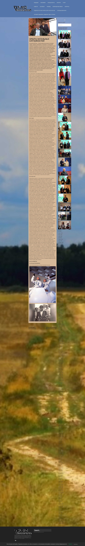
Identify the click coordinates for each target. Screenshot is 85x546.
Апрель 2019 (60, 369)
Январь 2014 (60, 467)
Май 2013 (60, 479)
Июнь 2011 (60, 515)
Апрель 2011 (60, 518)
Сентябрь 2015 (61, 436)
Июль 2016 (60, 420)
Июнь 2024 (60, 273)
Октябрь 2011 (60, 509)
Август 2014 (60, 456)
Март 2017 (60, 408)
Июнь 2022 (60, 310)
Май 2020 (60, 349)
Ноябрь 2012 (60, 489)
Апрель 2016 (60, 425)
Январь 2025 (60, 262)
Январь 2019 (60, 374)
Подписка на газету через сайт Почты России (44, 10)
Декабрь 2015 (60, 431)
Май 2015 (60, 442)
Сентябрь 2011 (61, 510)
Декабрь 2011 (60, 506)
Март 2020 (60, 352)
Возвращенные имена (58, 6)
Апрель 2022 (60, 313)
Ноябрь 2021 (60, 321)
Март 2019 (60, 371)
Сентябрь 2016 (61, 417)
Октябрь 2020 (60, 341)
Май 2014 (60, 461)
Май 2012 (60, 498)
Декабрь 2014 (60, 450)
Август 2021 (60, 326)
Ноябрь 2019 (60, 358)
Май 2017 (60, 405)
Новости (36, 6)
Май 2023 (60, 293)
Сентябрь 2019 (61, 361)
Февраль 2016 (60, 428)
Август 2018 (60, 382)
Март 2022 (60, 315)
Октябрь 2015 (60, 434)
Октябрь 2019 (60, 360)
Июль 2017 (60, 402)
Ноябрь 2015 (60, 433)
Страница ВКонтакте (61, 10)
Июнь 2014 (60, 459)
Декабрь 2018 (60, 375)
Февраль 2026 (60, 242)
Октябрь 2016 (60, 416)
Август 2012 (60, 493)
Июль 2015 (60, 439)
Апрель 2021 (60, 332)
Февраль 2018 (60, 391)
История (33, 36)
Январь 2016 (60, 430)
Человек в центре (39, 36)
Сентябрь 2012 (61, 492)
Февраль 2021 (60, 335)
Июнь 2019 (60, 366)
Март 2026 (60, 240)
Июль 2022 (60, 309)
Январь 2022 (60, 318)
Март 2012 (60, 501)
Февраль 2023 (60, 298)
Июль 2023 (60, 290)
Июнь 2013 (60, 478)
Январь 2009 (60, 523)
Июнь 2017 (60, 403)
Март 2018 (60, 389)
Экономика (43, 2)
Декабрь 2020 (60, 338)
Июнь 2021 (60, 329)
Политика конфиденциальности (39, 532)
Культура (59, 2)
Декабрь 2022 (60, 301)
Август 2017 (60, 400)
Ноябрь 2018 (60, 377)
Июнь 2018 (60, 385)
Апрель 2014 (60, 462)
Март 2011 (60, 520)
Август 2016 (60, 419)
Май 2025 (60, 256)
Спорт (64, 2)
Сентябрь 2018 (61, 380)
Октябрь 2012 (60, 490)
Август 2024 (60, 270)
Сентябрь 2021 (61, 324)
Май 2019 (60, 368)
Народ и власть (51, 2)
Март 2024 (60, 278)
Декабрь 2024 (60, 264)
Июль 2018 (60, 383)
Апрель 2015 (60, 444)
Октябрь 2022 (60, 304)
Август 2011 (60, 512)
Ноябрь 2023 (60, 284)
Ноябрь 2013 (60, 470)
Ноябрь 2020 (60, 340)
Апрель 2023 (60, 295)
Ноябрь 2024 (60, 265)
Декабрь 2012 (60, 487)
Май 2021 (60, 330)
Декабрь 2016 (60, 413)
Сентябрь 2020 (61, 343)
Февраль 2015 (60, 447)
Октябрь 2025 (60, 248)
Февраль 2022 (60, 316)
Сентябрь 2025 (61, 250)
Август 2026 (60, 233)
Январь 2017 (60, 411)
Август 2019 (60, 363)
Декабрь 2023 (60, 282)
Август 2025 (60, 251)
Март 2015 (60, 445)
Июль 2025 (60, 253)
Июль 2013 (60, 476)
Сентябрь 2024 (61, 268)
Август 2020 (60, 344)
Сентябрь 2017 (61, 399)
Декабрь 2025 (60, 245)
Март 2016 (60, 427)
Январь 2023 (60, 299)
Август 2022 (60, 307)
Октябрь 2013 (60, 472)
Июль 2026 (60, 234)
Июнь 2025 (60, 254)
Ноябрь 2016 (60, 414)
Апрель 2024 (60, 276)
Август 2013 (60, 475)
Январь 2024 (60, 281)
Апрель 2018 (60, 388)
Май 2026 (60, 237)
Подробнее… (76, 544)
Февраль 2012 (60, 503)
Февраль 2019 (60, 372)
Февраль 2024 (60, 279)
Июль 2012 (60, 495)
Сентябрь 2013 (61, 473)
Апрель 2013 (60, 481)
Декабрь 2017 (60, 394)
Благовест (42, 6)
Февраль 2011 (60, 521)
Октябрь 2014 (60, 453)
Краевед (49, 6)
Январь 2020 (60, 355)
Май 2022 (60, 312)
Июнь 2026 (60, 236)
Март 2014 (60, 464)
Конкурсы (67, 6)
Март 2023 (60, 296)
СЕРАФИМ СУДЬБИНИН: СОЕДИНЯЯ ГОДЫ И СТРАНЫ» (44, 14)
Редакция (36, 2)
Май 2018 (60, 386)
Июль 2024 (60, 271)
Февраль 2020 (60, 354)
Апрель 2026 (60, 239)
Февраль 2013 (60, 484)
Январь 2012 (60, 504)
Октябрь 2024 (60, 267)
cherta (49, 36)
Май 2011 (60, 517)
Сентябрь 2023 (61, 287)
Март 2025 (60, 259)
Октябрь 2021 (60, 323)
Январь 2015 (60, 448)
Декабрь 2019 (60, 357)
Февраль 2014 (60, 465)
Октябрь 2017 (60, 397)
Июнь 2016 (60, 422)
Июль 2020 (60, 346)
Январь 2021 (60, 337)
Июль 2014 (60, 458)
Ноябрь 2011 (60, 507)
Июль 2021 (60, 327)
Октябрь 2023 (60, 285)
